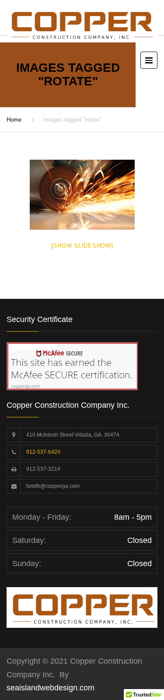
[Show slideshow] (82, 245)
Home (14, 119)
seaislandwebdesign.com (50, 687)
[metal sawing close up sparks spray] (82, 195)
